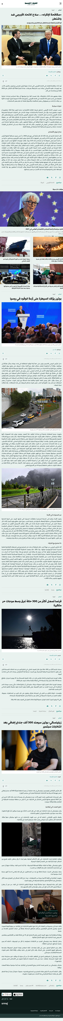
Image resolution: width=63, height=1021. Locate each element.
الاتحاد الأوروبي (50, 182)
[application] (31, 839)
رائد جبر (55, 349)
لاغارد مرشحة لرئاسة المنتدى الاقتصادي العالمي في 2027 (44, 229)
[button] (31, 839)
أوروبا (53, 10)
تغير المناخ (51, 711)
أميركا (42, 182)
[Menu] (60, 4)
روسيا (52, 590)
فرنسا (34, 711)
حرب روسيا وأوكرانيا (41, 985)
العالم (59, 10)
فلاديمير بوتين (29, 985)
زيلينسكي (51, 985)
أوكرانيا (47, 590)
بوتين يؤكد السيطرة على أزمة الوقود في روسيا (35, 299)
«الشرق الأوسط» (52, 72)
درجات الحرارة (42, 711)
